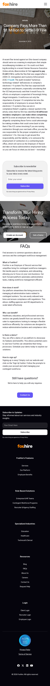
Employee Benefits (25, 475)
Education (25, 531)
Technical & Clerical (25, 540)
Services (25, 466)
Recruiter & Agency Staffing (25, 507)
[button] (45, 4)
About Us (25, 573)
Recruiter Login (25, 615)
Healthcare (25, 536)
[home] (11, 4)
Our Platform (25, 470)
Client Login (25, 610)
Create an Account (14, 235)
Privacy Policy (25, 650)
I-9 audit (10, 80)
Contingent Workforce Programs (25, 503)
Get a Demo (38, 235)
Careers (25, 578)
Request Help (25, 587)
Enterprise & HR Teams (25, 498)
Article (25, 20)
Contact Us (25, 395)
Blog (25, 564)
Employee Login (25, 619)
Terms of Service (25, 654)
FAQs (25, 569)
